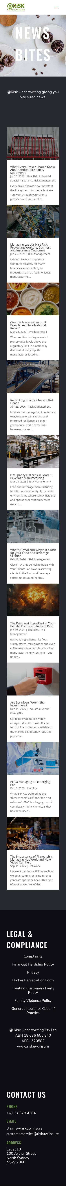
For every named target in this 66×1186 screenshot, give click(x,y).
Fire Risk (32, 176)
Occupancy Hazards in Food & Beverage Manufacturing (31, 476)
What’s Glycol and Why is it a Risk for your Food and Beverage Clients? (33, 553)
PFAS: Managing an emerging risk (30, 783)
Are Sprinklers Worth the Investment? (27, 703)
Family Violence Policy (33, 1000)
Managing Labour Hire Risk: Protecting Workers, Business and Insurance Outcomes (30, 247)
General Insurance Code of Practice (33, 1010)
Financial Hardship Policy (33, 964)
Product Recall (38, 331)
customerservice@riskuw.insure (33, 1133)
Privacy (33, 972)
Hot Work (34, 866)
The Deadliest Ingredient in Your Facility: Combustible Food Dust (32, 624)
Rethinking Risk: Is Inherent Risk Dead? (32, 401)
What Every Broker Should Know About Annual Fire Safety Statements (32, 170)
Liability (32, 788)
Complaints (33, 956)
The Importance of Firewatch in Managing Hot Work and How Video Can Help (31, 859)
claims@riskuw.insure (25, 1128)
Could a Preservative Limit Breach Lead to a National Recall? (28, 325)
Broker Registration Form (33, 980)
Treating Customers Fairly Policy (33, 990)
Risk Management (45, 180)
